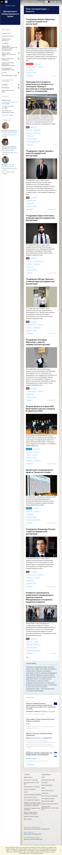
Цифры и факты (28, 777)
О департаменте (6, 33)
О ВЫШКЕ (27, 774)
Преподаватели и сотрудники (32, 786)
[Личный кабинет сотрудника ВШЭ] (55, 2)
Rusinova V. (29, 758)
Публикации (30, 697)
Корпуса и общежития (30, 789)
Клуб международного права (9, 75)
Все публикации (30, 764)
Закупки (26, 792)
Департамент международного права (10, 14)
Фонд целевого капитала (30, 797)
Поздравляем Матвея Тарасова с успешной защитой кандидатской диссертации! (40, 281)
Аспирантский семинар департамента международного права (8, 64)
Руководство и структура (30, 780)
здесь (38, 849)
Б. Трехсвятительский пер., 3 (9, 102)
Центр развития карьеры (48, 798)
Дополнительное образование (49, 796)
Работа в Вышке (28, 819)
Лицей (43, 777)
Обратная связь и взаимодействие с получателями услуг (50, 808)
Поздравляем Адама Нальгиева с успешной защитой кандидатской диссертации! (40, 217)
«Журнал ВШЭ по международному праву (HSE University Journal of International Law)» (9, 48)
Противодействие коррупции (32, 800)
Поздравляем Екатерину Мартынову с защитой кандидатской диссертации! (38, 342)
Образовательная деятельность (6, 39)
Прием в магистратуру (47, 790)
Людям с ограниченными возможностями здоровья (30, 812)
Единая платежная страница (31, 816)
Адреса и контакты (39, 845)
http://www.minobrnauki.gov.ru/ (32, 827)
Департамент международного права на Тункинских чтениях (39, 471)
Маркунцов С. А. (47, 711)
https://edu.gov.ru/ (29, 832)
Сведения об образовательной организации (32, 808)
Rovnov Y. (28, 724)
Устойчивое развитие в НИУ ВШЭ (31, 783)
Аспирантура (44, 793)
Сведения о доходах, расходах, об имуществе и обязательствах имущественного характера (32, 804)
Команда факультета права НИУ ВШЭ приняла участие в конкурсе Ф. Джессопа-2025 (40, 408)
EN (48, 1)
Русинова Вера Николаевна (10, 132)
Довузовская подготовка (48, 780)
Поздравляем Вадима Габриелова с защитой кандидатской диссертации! (40, 21)
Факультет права (10, 5)
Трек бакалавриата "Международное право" (8, 68)
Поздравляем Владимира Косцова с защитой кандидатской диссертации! (40, 531)
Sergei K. (34, 758)
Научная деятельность (8, 36)
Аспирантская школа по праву (8, 91)
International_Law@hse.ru (8, 115)
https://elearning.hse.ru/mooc (31, 837)
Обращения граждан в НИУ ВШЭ (32, 794)
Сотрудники (5, 43)
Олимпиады (44, 782)
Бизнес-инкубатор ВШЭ (47, 801)
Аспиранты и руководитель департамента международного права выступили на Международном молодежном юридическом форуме (40, 597)
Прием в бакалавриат (47, 785)
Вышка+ (43, 788)
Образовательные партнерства (49, 803)
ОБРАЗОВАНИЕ (45, 774)
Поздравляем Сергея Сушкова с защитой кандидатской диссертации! (40, 153)
